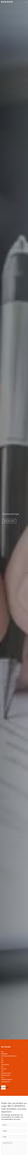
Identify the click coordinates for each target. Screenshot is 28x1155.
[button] (3, 1087)
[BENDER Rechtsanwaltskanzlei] (7, 2)
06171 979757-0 (16, 1106)
